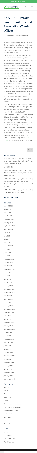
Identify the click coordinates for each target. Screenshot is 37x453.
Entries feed (8, 435)
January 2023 (8, 286)
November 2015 (9, 379)
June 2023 (7, 272)
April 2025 (7, 242)
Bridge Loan (8, 397)
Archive (6, 391)
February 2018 (9, 362)
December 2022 (9, 289)
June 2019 (7, 346)
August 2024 (8, 246)
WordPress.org (9, 442)
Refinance (7, 417)
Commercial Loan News (12, 404)
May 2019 (7, 349)
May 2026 (7, 209)
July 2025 (7, 232)
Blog (5, 394)
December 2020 (9, 329)
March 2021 (8, 319)
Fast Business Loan (11, 410)
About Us (7, 387)
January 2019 (8, 352)
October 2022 (8, 296)
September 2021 (9, 312)
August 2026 (8, 206)
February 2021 (9, 322)
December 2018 (9, 356)
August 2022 (8, 299)
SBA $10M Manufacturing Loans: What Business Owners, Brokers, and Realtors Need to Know (18, 172)
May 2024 (7, 256)
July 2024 (7, 249)
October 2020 (8, 332)
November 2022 (9, 292)
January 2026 (8, 223)
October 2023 (8, 266)
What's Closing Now (22, 35)
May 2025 (7, 239)
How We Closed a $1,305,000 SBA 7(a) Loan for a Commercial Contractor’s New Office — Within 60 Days (18, 161)
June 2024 (7, 253)
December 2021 (9, 309)
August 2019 (8, 342)
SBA (5, 421)
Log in (6, 432)
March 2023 (8, 282)
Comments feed (9, 438)
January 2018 (8, 366)
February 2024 (9, 259)
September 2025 (9, 226)
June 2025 (7, 236)
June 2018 (7, 359)
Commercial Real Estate (12, 407)
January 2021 (8, 326)
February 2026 (9, 219)
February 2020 (9, 339)
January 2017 (8, 376)
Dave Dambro (10, 35)
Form (2, 452)
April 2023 (7, 279)
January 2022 (8, 306)
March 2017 (8, 369)
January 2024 (8, 262)
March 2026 (8, 216)
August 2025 (8, 229)
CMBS (6, 400)
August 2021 (8, 316)
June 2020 (7, 336)
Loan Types (8, 414)
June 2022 (7, 302)
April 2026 (7, 213)
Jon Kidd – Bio (9, 167)
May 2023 (7, 276)
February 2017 (9, 372)
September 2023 (9, 269)
